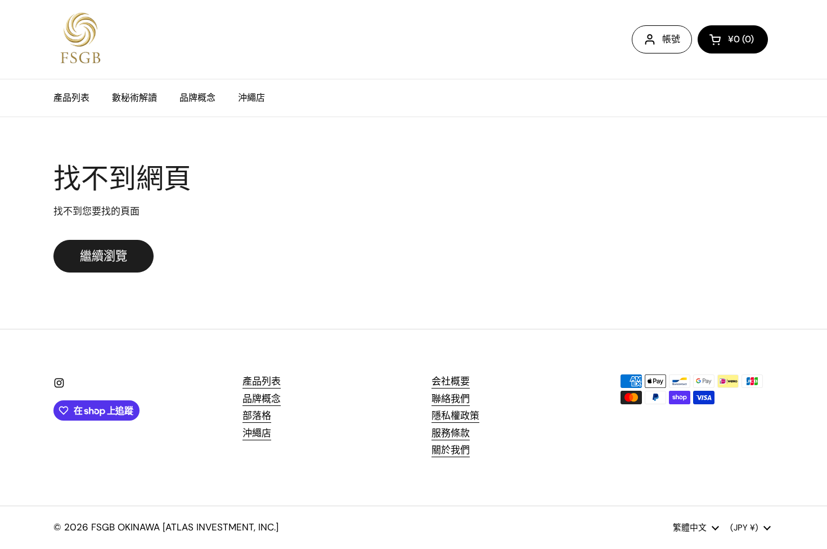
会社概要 (451, 381)
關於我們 (451, 450)
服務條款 (451, 433)
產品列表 (261, 381)
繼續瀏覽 (103, 256)
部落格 (256, 415)
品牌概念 (261, 398)
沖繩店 (256, 433)
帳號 (671, 39)
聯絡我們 (451, 398)
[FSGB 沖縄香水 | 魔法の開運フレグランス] (80, 39)
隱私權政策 (455, 415)
